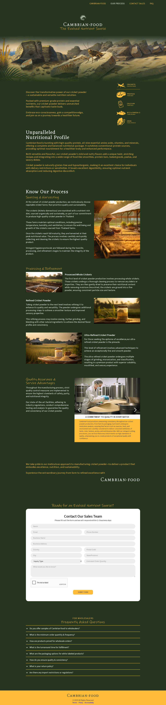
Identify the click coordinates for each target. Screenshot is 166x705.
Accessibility (89, 703)
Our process (118, 3)
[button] (79, 410)
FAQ (151, 3)
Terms (74, 703)
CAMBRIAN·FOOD (98, 3)
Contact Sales (137, 3)
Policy (81, 703)
